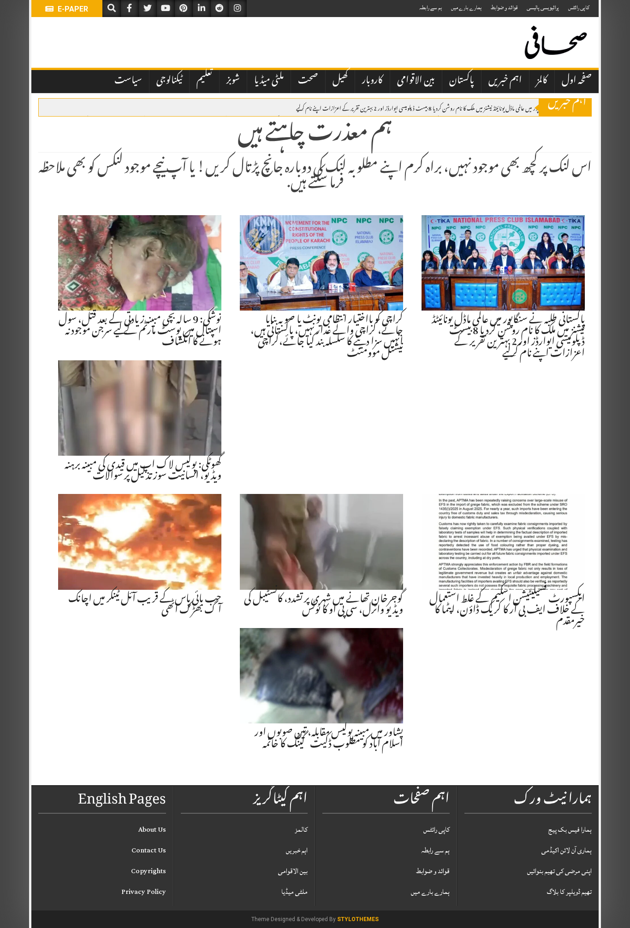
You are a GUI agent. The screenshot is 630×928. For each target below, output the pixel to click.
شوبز (233, 81)
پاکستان (461, 81)
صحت (308, 81)
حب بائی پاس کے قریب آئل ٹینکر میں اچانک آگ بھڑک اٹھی (144, 605)
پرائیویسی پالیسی (543, 7)
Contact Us (148, 850)
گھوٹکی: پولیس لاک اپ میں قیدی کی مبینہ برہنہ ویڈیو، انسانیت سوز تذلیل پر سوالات (143, 471)
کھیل (340, 81)
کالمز (541, 81)
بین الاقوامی (416, 81)
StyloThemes (358, 919)
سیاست (128, 81)
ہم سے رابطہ (430, 7)
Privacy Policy (143, 892)
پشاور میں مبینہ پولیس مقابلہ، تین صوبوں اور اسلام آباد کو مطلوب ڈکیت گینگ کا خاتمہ (329, 739)
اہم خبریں (505, 81)
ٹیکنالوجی (169, 81)
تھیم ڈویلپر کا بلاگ (569, 892)
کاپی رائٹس (578, 7)
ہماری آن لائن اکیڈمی (566, 850)
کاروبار (372, 81)
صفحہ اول (577, 81)
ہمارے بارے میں (466, 7)
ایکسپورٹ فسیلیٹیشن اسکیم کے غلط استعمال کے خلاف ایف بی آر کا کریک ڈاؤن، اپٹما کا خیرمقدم (507, 611)
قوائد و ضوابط (504, 7)
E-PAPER (72, 9)
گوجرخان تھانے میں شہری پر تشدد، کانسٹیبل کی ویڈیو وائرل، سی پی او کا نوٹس (323, 605)
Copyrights (148, 871)
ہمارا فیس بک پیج (570, 829)
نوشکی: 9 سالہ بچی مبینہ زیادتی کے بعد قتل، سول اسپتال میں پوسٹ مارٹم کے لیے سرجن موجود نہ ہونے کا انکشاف (140, 332)
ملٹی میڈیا (269, 81)
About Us (152, 829)
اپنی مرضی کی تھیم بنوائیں (559, 871)
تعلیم (204, 81)
